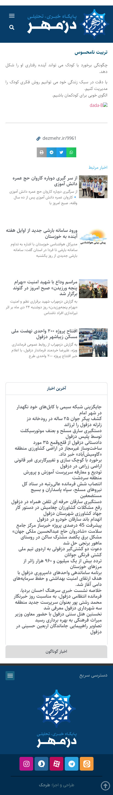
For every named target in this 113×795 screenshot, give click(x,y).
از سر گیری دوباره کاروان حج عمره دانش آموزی (45, 181)
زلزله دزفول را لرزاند (83, 425)
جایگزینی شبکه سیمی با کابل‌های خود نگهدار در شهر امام (59, 410)
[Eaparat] (56, 764)
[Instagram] (26, 764)
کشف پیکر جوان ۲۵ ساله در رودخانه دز (64, 419)
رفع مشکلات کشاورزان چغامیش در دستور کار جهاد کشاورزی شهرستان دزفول (58, 510)
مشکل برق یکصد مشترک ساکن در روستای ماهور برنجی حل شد (61, 540)
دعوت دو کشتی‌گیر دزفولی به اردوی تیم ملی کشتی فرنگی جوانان (60, 552)
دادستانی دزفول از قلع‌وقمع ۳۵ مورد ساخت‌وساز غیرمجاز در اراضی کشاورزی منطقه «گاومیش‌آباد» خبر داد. (58, 448)
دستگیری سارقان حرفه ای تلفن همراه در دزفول (56, 502)
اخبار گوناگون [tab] (56, 651)
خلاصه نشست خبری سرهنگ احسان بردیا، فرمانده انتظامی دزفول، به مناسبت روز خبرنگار (58, 593)
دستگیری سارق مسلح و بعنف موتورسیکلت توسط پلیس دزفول (61, 434)
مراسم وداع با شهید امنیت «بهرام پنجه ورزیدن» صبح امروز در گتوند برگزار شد (45, 288)
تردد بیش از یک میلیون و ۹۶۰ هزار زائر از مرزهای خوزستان (62, 564)
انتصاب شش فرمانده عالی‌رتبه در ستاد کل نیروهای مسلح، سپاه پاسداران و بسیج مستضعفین (62, 490)
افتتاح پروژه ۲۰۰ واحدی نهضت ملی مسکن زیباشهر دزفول (44, 334)
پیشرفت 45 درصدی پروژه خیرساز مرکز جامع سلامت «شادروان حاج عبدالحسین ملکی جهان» (57, 528)
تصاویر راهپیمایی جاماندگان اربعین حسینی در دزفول (59, 629)
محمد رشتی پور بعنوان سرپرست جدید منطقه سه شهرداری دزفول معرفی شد (58, 605)
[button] (11, 15)
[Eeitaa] (87, 764)
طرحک (44, 785)
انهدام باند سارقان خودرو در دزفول (69, 519)
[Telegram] (71, 764)
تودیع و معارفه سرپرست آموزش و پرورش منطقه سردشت (62, 475)
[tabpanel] (56, 520)
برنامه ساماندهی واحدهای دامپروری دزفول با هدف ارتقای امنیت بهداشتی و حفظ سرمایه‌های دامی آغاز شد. (57, 578)
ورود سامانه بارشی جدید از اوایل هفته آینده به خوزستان (41, 233)
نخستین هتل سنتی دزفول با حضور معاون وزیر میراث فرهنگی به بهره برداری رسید (58, 617)
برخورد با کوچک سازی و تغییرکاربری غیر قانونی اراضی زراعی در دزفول (58, 463)
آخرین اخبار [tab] (56, 388)
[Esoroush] (41, 764)
